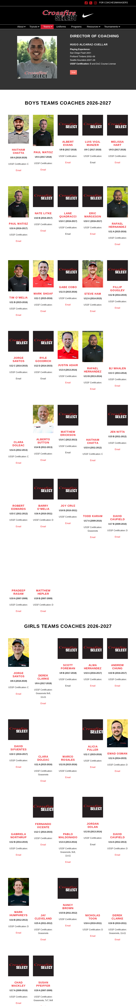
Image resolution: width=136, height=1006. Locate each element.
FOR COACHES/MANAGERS (113, 2)
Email (73, 72)
